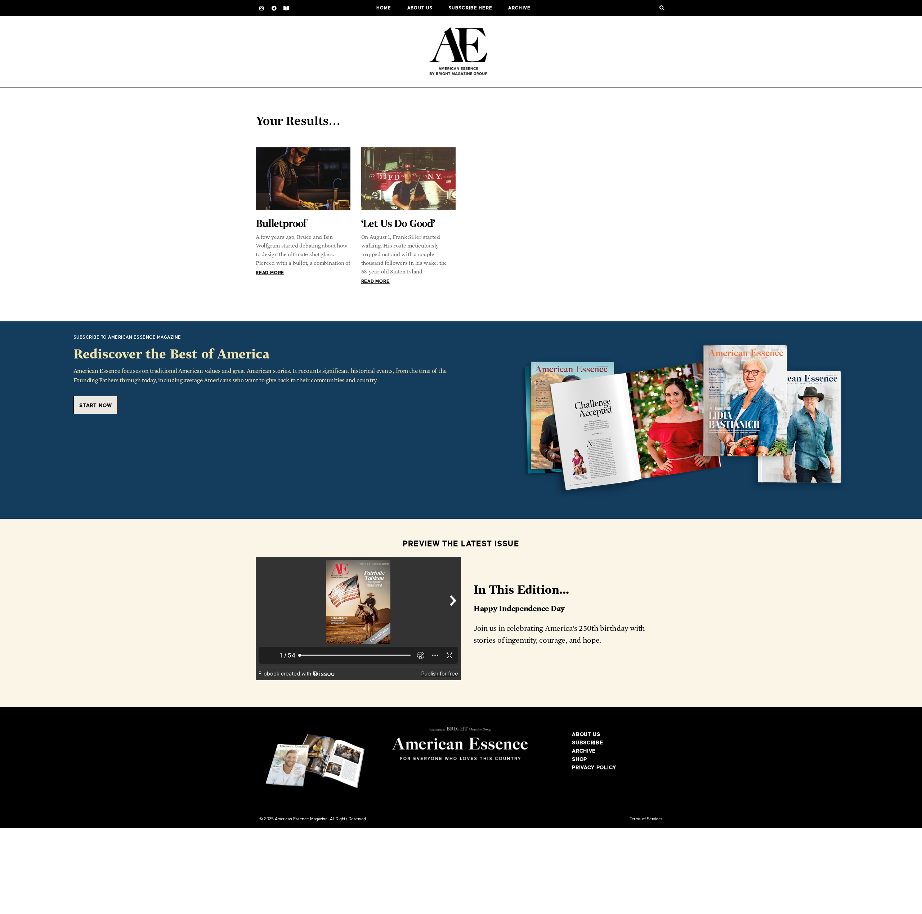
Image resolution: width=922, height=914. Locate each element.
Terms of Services (646, 819)
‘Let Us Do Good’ (398, 223)
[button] (662, 8)
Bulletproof (281, 223)
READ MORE (270, 273)
